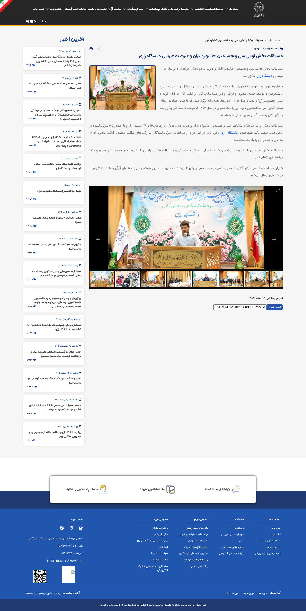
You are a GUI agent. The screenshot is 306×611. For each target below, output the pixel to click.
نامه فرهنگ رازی (135, 9)
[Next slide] (274, 239)
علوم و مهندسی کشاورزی (231, 554)
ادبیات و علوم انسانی (270, 541)
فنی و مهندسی (272, 547)
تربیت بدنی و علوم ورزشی (267, 554)
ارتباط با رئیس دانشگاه (217, 489)
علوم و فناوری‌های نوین (232, 547)
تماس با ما (38, 9)
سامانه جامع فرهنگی (75, 9)
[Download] (267, 190)
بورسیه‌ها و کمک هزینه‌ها (196, 560)
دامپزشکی (239, 528)
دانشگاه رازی (264, 76)
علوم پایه (275, 528)
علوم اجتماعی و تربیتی (232, 535)
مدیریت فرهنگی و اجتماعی (209, 9)
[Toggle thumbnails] (246, 190)
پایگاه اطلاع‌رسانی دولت (196, 547)
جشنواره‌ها (55, 9)
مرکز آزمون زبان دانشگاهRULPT (152, 541)
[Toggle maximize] (277, 190)
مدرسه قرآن (115, 9)
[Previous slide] (97, 239)
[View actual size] (257, 190)
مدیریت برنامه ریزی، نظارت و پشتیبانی (169, 9)
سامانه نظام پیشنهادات (151, 489)
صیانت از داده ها (159, 554)
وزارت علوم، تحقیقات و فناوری (193, 535)
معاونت (233, 9)
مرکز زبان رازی (161, 535)
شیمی (241, 541)
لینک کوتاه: (275, 306)
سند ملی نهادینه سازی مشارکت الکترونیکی (152, 568)
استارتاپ (163, 547)
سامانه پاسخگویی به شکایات (81, 489)
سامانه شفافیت (160, 560)
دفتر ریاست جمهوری (198, 541)
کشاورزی (276, 535)
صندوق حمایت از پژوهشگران (193, 554)
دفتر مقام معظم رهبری (197, 528)
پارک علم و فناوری (199, 566)
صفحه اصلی (275, 40)
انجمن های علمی (97, 9)
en (35, 22)
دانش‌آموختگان (160, 528)
